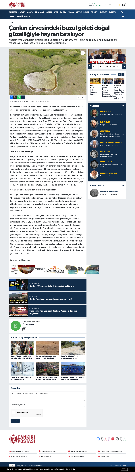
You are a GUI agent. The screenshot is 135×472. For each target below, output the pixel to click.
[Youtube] (113, 439)
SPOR (56, 12)
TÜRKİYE (95, 12)
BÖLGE (86, 12)
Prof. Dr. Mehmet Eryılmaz (111, 142)
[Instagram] (109, 439)
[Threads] (120, 439)
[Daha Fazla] (23, 97)
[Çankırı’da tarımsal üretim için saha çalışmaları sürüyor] (22, 348)
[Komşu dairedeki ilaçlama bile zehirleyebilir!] (22, 369)
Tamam (124, 469)
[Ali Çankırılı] (94, 134)
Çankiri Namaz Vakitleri (79, 451)
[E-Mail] (24, 329)
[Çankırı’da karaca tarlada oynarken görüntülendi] (47, 348)
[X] (101, 439)
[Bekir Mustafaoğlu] (94, 174)
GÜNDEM (13, 12)
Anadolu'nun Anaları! (108, 194)
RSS (13, 466)
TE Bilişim (123, 466)
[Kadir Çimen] (94, 123)
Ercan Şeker (15, 101)
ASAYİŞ (30, 12)
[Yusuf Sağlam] (94, 164)
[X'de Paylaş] (15, 97)
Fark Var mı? (105, 176)
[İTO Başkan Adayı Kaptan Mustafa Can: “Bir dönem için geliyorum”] (119, 81)
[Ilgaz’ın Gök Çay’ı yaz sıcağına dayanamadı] (73, 348)
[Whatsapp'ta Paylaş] (19, 97)
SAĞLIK (49, 12)
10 (121, 66)
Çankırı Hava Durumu (48, 451)
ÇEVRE (79, 12)
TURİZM (112, 12)
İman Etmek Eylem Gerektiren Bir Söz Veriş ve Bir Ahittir (112, 135)
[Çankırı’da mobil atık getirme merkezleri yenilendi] (73, 369)
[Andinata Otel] (54, 269)
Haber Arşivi (105, 456)
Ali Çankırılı (105, 131)
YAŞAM (71, 12)
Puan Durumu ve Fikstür (19, 456)
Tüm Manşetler (46, 456)
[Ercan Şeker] (16, 326)
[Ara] (122, 12)
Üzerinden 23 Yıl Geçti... (109, 145)
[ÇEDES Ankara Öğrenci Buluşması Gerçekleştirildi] (107, 81)
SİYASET (22, 12)
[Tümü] (123, 106)
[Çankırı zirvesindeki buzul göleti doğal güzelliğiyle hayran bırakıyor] (47, 72)
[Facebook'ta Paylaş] (11, 97)
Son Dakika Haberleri (78, 456)
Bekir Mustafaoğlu (108, 173)
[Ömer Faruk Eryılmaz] (94, 193)
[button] (119, 74)
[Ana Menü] (122, 16)
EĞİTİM (63, 12)
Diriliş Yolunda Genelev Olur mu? (111, 166)
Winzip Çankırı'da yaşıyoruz (111, 115)
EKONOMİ (39, 12)
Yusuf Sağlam (106, 162)
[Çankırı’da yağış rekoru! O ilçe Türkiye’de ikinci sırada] (47, 369)
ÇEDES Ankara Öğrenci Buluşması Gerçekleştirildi (108, 92)
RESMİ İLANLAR (23, 16)
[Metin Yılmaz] (94, 154)
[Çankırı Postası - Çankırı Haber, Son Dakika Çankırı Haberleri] (17, 4)
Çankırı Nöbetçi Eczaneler (20, 451)
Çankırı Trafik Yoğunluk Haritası (111, 451)
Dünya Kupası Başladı (108, 125)
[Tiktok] (117, 439)
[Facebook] (98, 439)
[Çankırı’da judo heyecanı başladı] (95, 81)
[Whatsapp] (124, 439)
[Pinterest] (105, 439)
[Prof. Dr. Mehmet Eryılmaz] (94, 144)
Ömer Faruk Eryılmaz (109, 191)
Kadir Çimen (105, 122)
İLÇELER (103, 12)
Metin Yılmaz (105, 151)
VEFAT (12, 16)
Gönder (15, 421)
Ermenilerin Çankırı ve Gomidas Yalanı (108, 156)
